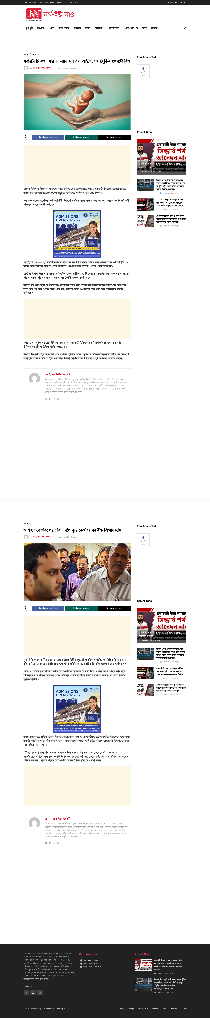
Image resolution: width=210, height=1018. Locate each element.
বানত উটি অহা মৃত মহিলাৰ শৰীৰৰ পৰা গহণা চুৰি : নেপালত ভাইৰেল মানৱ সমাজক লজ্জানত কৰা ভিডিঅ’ (169, 202)
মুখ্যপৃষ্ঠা (29, 28)
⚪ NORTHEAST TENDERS (91, 966)
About (26, 2)
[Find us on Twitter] (33, 992)
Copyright (32, 2)
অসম (39, 54)
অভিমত (77, 28)
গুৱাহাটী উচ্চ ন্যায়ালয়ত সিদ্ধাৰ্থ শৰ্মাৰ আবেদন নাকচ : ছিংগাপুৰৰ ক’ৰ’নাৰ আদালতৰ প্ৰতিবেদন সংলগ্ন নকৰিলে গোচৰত (161, 164)
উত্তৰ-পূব (33, 54)
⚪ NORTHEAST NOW (89, 960)
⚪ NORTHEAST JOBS (89, 963)
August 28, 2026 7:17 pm (170, 226)
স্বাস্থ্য (144, 28)
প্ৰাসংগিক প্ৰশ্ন (131, 28)
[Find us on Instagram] (40, 992)
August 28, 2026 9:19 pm (170, 193)
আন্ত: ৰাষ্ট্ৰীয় (64, 28)
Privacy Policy (43, 2)
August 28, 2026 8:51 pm (170, 210)
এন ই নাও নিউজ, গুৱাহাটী (42, 68)
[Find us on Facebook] (26, 992)
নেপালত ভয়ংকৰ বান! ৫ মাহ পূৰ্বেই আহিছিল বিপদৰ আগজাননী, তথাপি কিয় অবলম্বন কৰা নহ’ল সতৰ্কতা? (171, 219)
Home (26, 54)
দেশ (52, 28)
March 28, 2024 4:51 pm (66, 537)
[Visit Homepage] (50, 15)
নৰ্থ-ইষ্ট (40, 28)
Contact (76, 2)
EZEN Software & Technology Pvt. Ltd (55, 1008)
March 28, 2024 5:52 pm (66, 68)
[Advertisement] (134, 14)
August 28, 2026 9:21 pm (152, 171)
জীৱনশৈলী (114, 28)
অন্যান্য (154, 28)
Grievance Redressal (64, 2)
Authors (53, 2)
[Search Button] (185, 28)
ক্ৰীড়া (87, 28)
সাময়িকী (98, 28)
